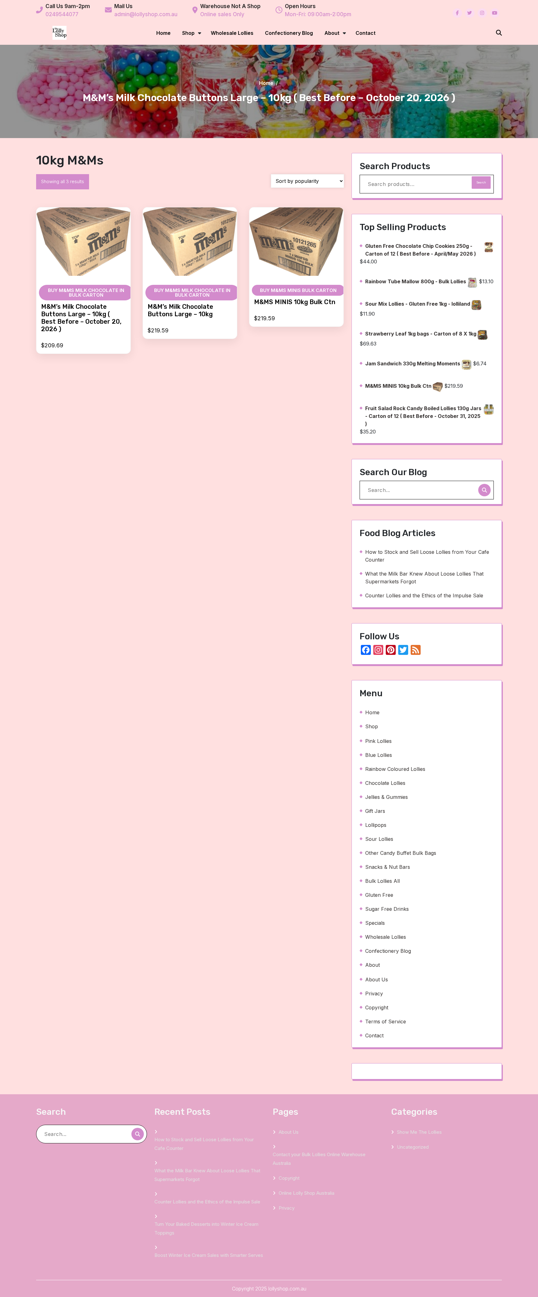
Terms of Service (385, 1021)
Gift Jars (375, 811)
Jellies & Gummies (386, 797)
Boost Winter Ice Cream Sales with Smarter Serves (208, 1255)
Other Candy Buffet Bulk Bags (400, 853)
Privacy (374, 993)
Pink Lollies (378, 741)
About (331, 33)
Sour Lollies (379, 839)
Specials (375, 923)
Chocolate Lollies (385, 783)
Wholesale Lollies (232, 33)
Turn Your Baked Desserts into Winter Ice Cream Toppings (206, 1228)
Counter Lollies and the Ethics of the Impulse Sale (424, 595)
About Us (376, 979)
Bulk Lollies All (382, 881)
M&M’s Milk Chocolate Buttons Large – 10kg (180, 310)
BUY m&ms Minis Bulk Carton (298, 290)
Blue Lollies (378, 755)
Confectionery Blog (289, 33)
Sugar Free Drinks (387, 909)
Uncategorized (413, 1147)
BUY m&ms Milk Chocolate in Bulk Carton (86, 292)
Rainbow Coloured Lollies (395, 769)
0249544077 (61, 14)
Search (481, 182)
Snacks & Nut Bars (387, 867)
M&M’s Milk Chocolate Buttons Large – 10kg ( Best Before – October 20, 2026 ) (81, 318)
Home (163, 33)
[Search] (484, 490)
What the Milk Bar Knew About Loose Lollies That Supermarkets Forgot (424, 578)
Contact (365, 33)
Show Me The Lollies (419, 1132)
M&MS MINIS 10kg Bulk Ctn (294, 302)
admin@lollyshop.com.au (145, 14)
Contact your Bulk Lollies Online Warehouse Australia (319, 1158)
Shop (188, 33)
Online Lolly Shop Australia (306, 1193)
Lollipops (375, 825)
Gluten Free (379, 895)
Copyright (376, 1007)
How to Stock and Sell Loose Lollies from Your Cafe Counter (427, 556)
